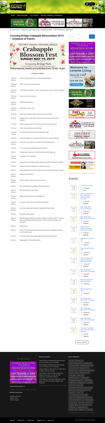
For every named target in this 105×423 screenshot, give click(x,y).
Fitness (80, 375)
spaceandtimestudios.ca (17, 386)
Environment (73, 373)
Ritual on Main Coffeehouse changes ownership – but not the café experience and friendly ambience (51, 375)
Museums (88, 387)
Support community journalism (51, 15)
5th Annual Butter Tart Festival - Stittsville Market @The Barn (86, 259)
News (72, 392)
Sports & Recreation (85, 404)
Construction (73, 368)
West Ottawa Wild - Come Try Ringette (85, 208)
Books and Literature (75, 363)
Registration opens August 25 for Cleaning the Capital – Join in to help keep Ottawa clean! (47, 30)
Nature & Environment (83, 390)
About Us (50, 420)
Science (81, 402)
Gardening (87, 380)
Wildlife (81, 409)
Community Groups (86, 365)
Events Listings (14, 400)
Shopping (73, 404)
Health (72, 382)
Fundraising (84, 377)
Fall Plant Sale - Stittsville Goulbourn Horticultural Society (86, 228)
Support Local (14, 398)
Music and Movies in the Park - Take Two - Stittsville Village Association (87, 196)
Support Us (41, 420)
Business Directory (15, 396)
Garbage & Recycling (75, 380)
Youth (89, 409)
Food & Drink (73, 377)
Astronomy (79, 360)
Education (73, 370)
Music (72, 390)
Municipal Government (76, 387)
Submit (12, 420)
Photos (84, 395)
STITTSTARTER (34, 15)
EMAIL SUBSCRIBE (22, 15)
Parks (80, 392)
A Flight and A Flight (86, 185)
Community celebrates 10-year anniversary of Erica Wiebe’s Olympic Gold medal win (52, 381)
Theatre (72, 407)
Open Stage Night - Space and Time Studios (87, 217)
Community (73, 365)
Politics (89, 397)
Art (71, 360)
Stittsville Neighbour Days (86, 290)
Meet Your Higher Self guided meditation (86, 280)
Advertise (30, 420)
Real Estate (89, 400)
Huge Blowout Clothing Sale (87, 239)
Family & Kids (84, 373)
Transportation (82, 407)
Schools (72, 402)
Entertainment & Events (86, 370)
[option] (58, 30)
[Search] (92, 37)
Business (87, 363)
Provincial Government (76, 400)
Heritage (80, 382)
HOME (13, 15)
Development (84, 368)
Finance (72, 375)
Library (79, 385)
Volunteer (73, 409)
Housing (89, 382)
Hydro (71, 385)
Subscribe (21, 420)
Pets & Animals (74, 395)
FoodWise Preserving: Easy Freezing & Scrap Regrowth (87, 329)
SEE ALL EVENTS (82, 342)
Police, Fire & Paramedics (76, 397)
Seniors (89, 402)
